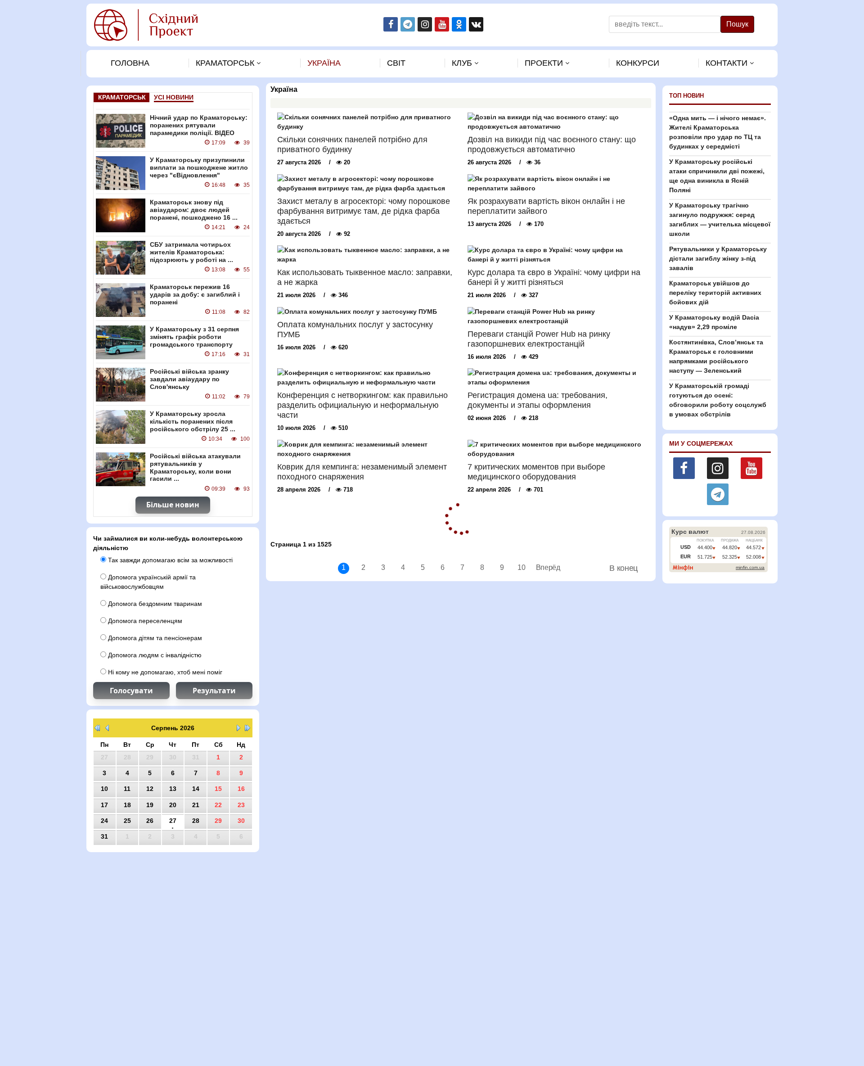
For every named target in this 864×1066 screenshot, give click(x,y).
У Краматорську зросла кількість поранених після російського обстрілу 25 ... (192, 421)
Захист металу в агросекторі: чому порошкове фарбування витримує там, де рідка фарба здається (363, 211)
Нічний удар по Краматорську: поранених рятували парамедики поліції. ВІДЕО (199, 125)
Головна (130, 63)
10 (521, 567)
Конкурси (637, 63)
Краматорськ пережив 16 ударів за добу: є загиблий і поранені (195, 294)
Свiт (396, 63)
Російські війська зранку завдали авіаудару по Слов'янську (189, 379)
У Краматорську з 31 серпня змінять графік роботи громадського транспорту (194, 336)
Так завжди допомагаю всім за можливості (169, 560)
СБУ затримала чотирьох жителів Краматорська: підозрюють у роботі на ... (191, 252)
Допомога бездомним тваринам (154, 603)
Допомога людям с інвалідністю (154, 655)
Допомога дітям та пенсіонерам (154, 637)
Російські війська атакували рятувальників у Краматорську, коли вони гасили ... (195, 467)
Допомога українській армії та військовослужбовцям (148, 582)
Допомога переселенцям (144, 620)
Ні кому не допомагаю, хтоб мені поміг (164, 672)
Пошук (737, 24)
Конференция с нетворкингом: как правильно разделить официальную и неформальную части (362, 405)
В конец (623, 568)
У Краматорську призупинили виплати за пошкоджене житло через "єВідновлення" (199, 167)
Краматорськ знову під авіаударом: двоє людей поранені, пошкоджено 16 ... (194, 210)
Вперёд (541, 567)
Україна (324, 63)
